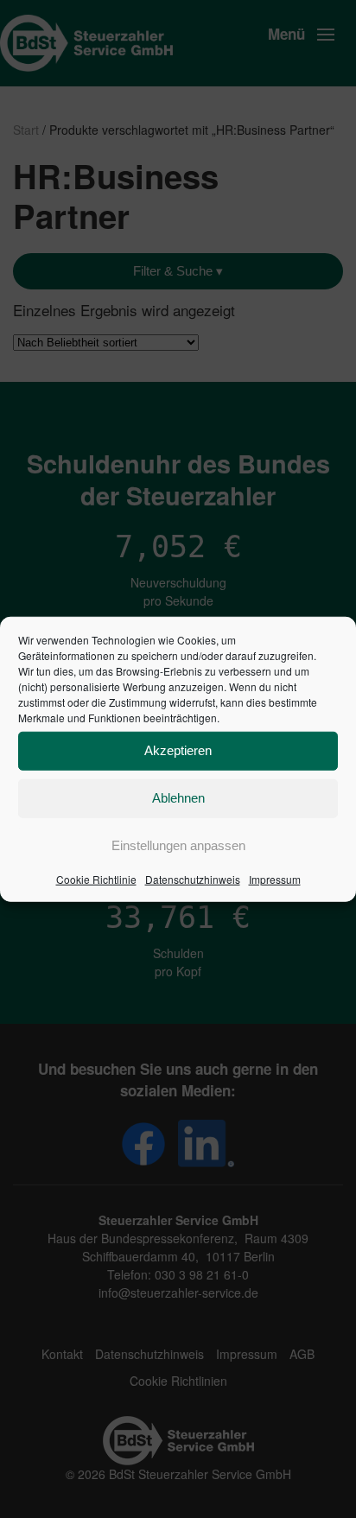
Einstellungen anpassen (178, 845)
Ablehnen (178, 798)
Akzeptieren (178, 750)
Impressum (275, 878)
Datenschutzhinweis (192, 878)
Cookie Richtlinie (96, 878)
